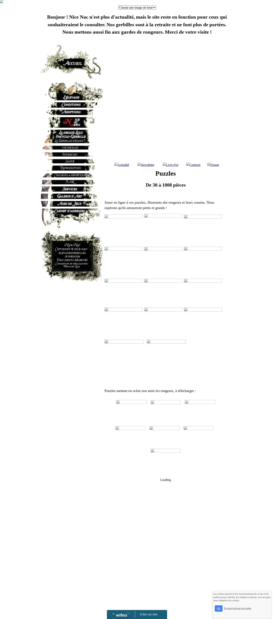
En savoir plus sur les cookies (237, 608)
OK (219, 608)
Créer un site (148, 614)
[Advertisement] (66, 365)
